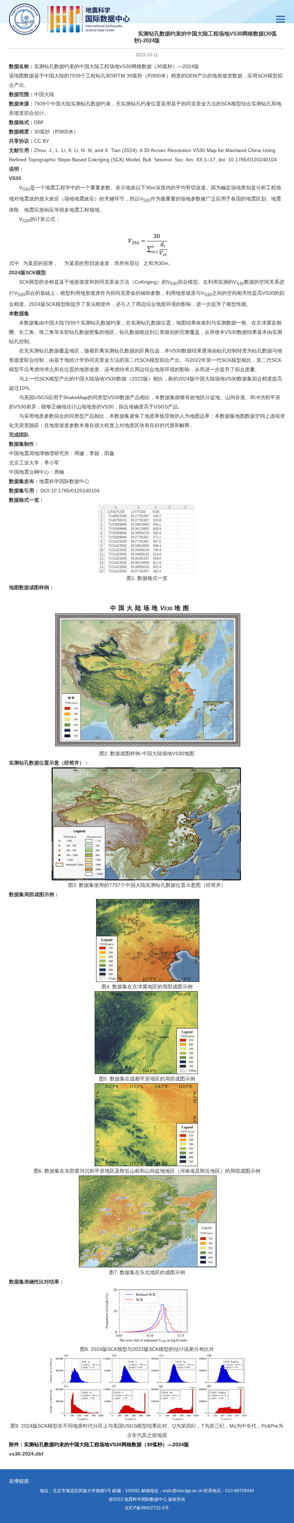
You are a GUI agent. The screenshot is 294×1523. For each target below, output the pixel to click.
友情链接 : (20, 1481)
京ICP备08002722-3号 (147, 1507)
